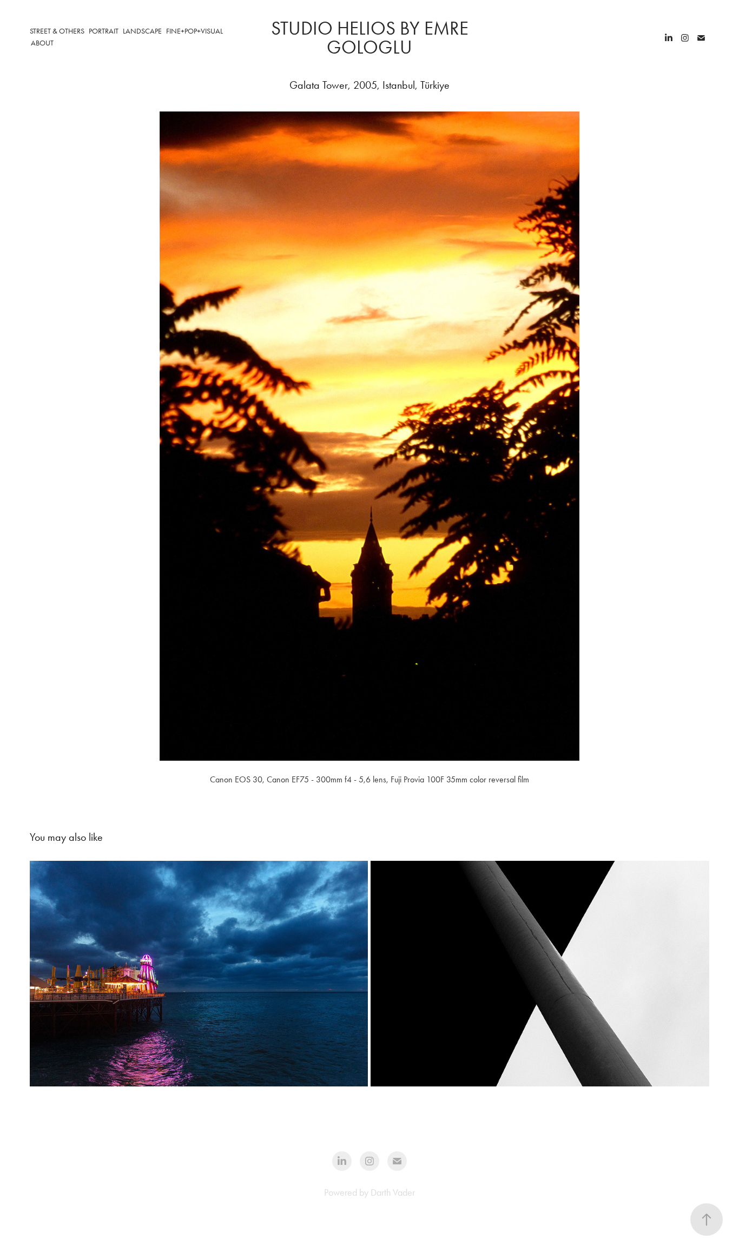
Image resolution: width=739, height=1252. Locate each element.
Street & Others (57, 31)
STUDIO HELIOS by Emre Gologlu (372, 37)
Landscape (142, 31)
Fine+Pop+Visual (194, 31)
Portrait (103, 31)
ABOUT (42, 43)
